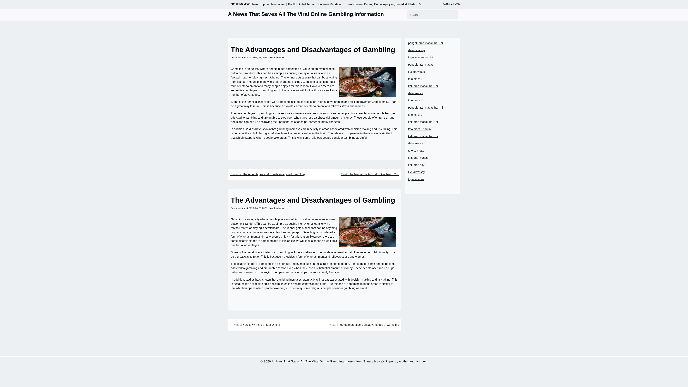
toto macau (415, 78)
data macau (415, 143)
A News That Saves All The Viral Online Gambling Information (306, 14)
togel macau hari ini (420, 57)
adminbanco (278, 58)
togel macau (416, 179)
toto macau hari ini (419, 129)
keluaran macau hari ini (423, 86)
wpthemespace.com (413, 361)
